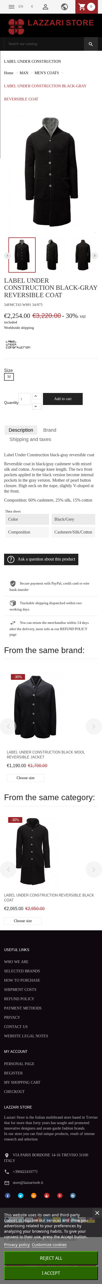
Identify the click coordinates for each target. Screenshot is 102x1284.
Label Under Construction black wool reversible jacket (46, 754)
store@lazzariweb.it (28, 1183)
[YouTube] (47, 1195)
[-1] (37, 406)
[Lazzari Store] (51, 26)
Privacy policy (17, 1244)
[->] (94, 726)
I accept (51, 1273)
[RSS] (33, 1195)
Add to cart (63, 399)
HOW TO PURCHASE (22, 980)
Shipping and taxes (30, 439)
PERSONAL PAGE (19, 1064)
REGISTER (13, 1073)
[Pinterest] (60, 1195)
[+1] (37, 396)
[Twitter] (20, 1195)
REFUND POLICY (19, 999)
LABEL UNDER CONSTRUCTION (32, 61)
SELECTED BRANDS (22, 971)
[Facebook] (7, 1195)
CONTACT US (16, 1027)
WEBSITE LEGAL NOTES (26, 1036)
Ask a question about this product (46, 559)
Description (21, 430)
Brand (49, 430)
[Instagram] (73, 1195)
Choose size (26, 778)
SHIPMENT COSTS (20, 990)
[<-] (8, 726)
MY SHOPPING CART (22, 1082)
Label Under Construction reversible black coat (49, 897)
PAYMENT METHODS (23, 1008)
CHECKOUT (14, 1092)
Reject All (51, 1258)
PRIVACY (12, 1017)
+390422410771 (25, 1172)
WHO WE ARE (16, 962)
